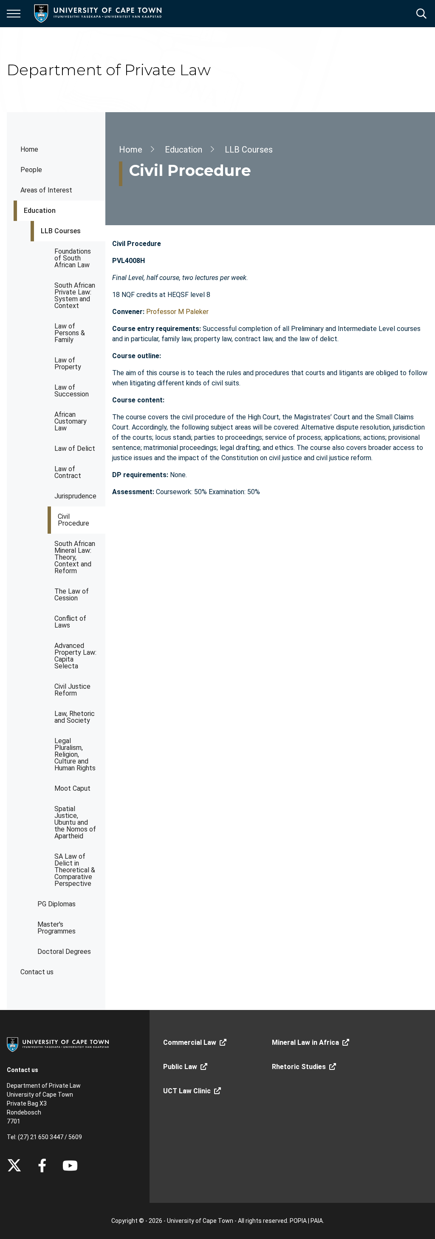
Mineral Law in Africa (305, 1042)
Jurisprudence (75, 496)
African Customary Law (70, 421)
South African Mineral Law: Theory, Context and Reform (74, 557)
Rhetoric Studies (299, 1067)
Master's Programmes (56, 927)
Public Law (180, 1067)
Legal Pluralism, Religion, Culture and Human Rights (75, 754)
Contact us (37, 972)
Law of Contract (67, 472)
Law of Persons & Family (69, 333)
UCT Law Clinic (187, 1091)
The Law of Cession (71, 594)
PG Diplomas (56, 904)
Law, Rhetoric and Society (74, 717)
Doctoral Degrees (64, 952)
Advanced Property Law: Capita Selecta (75, 656)
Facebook (42, 1165)
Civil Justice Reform (72, 689)
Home (29, 149)
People (31, 170)
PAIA (317, 1220)
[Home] (58, 1044)
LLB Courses (61, 231)
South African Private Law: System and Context (74, 295)
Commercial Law (189, 1042)
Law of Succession (71, 390)
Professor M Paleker (177, 312)
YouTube (70, 1165)
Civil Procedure (73, 519)
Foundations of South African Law (72, 258)
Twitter (14, 1165)
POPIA (298, 1220)
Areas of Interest (46, 190)
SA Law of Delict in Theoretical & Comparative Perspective (74, 870)
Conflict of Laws (70, 621)
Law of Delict (74, 448)
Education (40, 210)
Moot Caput (72, 788)
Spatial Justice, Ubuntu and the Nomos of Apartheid (75, 822)
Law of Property (67, 363)
